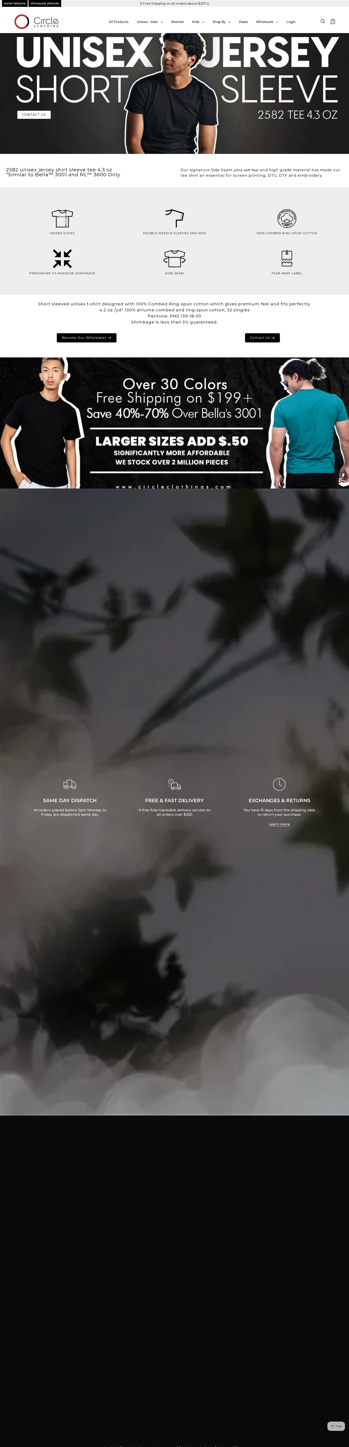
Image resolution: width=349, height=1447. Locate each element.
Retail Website (15, 3)
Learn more (279, 824)
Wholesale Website (44, 3)
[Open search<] (323, 21)
